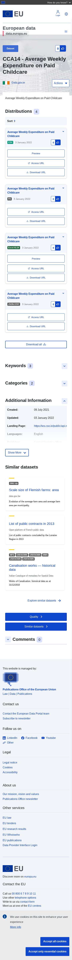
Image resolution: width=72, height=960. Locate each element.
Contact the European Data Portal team (26, 713)
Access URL (37, 163)
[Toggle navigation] (65, 31)
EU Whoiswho (11, 834)
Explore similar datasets (44, 601)
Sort (10, 121)
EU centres (34, 905)
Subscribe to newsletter (16, 718)
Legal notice (10, 762)
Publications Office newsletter (20, 799)
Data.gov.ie (18, 82)
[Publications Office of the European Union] (35, 678)
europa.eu (30, 876)
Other (10, 742)
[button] (59, 2)
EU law (7, 817)
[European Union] (35, 868)
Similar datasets (34, 626)
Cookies (8, 767)
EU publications (12, 840)
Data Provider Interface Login (20, 845)
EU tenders (9, 823)
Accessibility (10, 772)
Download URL (38, 172)
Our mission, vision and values (21, 794)
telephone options (25, 897)
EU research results (14, 829)
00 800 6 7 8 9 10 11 (24, 893)
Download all (34, 344)
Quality (34, 616)
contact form (27, 901)
